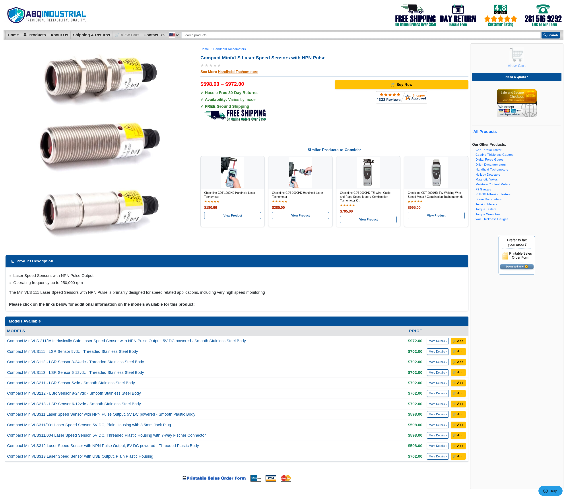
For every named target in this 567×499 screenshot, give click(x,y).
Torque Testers (486, 209)
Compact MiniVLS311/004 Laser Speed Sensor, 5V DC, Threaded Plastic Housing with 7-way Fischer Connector (106, 435)
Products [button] (36, 35)
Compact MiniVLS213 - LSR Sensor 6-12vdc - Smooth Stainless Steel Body (74, 404)
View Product (232, 215)
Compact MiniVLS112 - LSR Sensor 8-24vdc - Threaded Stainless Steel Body (75, 362)
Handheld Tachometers (229, 49)
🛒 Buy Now (401, 84)
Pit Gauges (483, 189)
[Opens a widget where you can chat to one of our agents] (550, 491)
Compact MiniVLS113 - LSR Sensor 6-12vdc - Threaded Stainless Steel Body (75, 372)
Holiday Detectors (488, 174)
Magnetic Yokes (487, 179)
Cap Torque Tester (488, 150)
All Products (485, 131)
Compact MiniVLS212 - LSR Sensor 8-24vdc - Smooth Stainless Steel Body (74, 393)
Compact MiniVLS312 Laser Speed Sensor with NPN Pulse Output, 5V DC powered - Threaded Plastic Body (103, 445)
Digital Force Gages (489, 159)
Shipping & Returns (91, 35)
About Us (59, 35)
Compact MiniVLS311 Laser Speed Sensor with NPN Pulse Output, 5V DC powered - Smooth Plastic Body (101, 414)
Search (553, 35)
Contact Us (154, 35)
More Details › (438, 341)
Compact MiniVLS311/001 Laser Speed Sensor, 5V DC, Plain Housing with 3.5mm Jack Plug (89, 425)
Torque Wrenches (488, 214)
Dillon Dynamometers (491, 164)
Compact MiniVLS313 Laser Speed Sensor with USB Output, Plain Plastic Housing (80, 456)
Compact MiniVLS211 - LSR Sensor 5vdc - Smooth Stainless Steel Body (71, 383)
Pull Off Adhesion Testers (493, 194)
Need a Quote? (516, 77)
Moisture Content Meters (493, 184)
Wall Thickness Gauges (492, 219)
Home (13, 35)
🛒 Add (458, 341)
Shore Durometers (488, 199)
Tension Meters (486, 204)
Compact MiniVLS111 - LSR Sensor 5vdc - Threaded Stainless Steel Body (72, 351)
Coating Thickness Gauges (494, 154)
